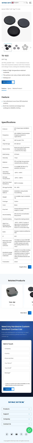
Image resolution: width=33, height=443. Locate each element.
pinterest (21, 434)
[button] (2, 47)
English (16, 2)
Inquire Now (23, 267)
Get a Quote (7, 82)
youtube (16, 434)
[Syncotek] (6, 2)
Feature (4, 88)
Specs (9, 88)
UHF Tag (12, 9)
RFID (7, 9)
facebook (7, 434)
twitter (11, 434)
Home (3, 9)
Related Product (17, 88)
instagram (26, 434)
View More (23, 313)
